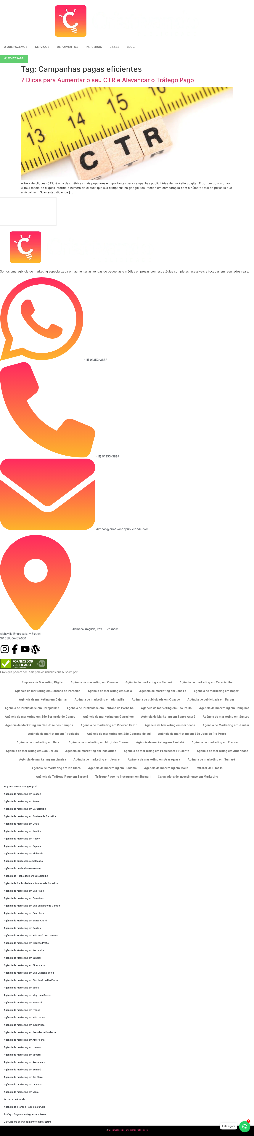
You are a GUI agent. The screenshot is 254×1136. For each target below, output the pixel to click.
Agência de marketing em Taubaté (160, 742)
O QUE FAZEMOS (16, 47)
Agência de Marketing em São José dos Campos (39, 725)
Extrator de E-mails (209, 768)
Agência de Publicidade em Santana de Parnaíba (100, 708)
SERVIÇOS (42, 47)
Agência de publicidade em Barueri (211, 699)
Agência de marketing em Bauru (39, 742)
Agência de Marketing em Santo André (168, 716)
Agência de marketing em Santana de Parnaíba (47, 691)
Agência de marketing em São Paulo (166, 708)
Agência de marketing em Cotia (110, 691)
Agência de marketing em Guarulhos (108, 716)
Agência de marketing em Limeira (42, 759)
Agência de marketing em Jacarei (96, 759)
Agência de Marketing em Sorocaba (170, 725)
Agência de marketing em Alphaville (99, 699)
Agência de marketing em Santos (226, 716)
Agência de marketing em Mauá (166, 768)
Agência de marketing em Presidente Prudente (156, 751)
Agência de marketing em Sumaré (211, 759)
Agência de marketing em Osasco (94, 682)
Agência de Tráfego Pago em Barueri (62, 776)
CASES (114, 47)
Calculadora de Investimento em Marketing (188, 776)
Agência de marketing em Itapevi (216, 691)
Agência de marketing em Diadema (112, 768)
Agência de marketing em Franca (215, 742)
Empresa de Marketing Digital (42, 682)
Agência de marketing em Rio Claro (56, 768)
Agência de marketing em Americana (222, 751)
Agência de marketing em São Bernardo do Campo (40, 716)
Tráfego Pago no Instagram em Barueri (122, 776)
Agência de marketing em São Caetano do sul (119, 734)
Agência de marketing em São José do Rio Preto (192, 734)
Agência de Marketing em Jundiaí (225, 725)
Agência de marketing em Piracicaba (53, 734)
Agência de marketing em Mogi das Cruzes (99, 742)
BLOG (131, 47)
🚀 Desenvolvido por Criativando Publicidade (127, 1130)
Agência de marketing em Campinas (224, 708)
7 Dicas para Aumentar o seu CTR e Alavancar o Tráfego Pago (107, 80)
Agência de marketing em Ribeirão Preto (109, 725)
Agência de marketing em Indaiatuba (90, 751)
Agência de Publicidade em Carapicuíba (32, 708)
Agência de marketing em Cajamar (43, 699)
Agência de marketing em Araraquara (154, 759)
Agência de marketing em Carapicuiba (205, 682)
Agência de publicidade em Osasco (156, 699)
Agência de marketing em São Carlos (32, 751)
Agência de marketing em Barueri (148, 682)
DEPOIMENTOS (67, 47)
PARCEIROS (94, 47)
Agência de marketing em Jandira (162, 691)
